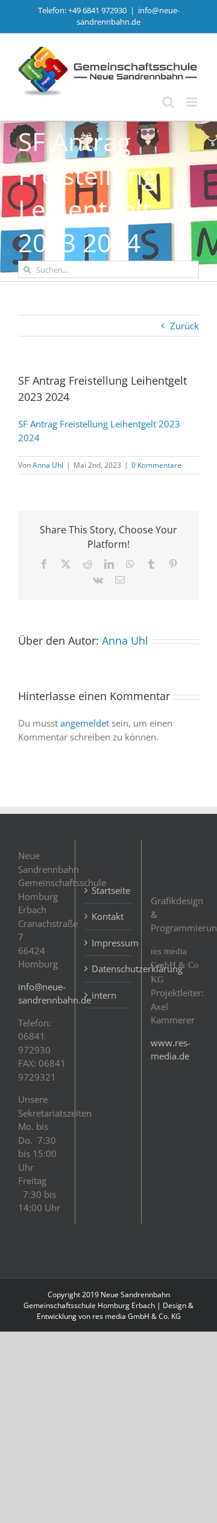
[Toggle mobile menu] (192, 102)
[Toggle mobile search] (168, 102)
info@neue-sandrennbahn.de (128, 16)
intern (104, 995)
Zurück (184, 326)
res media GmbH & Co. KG (136, 1316)
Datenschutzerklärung (109, 969)
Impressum (109, 943)
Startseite (109, 890)
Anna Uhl (48, 465)
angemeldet (84, 723)
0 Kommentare (156, 465)
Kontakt (108, 916)
